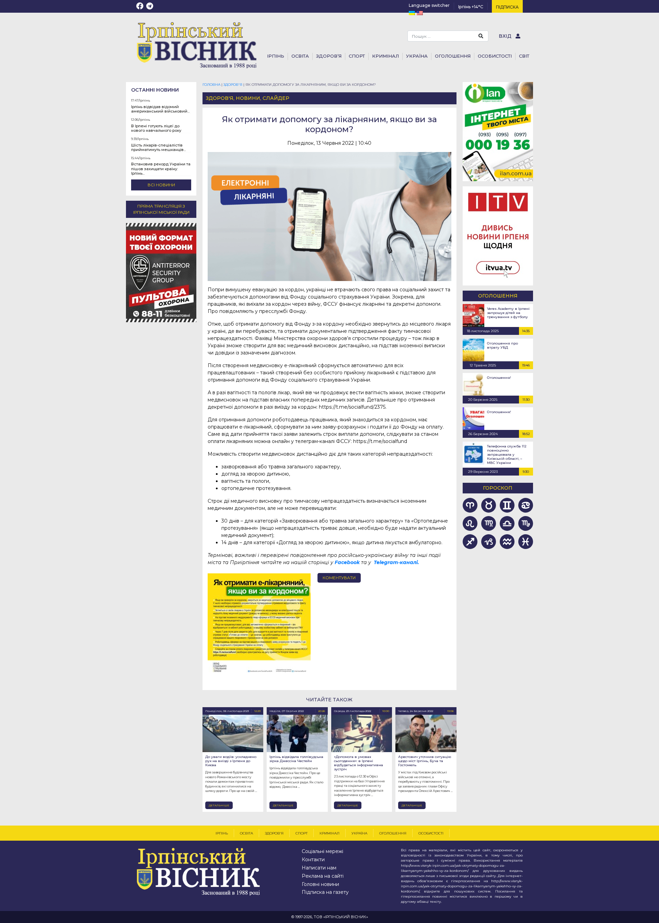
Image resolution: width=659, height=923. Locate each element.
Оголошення (453, 56)
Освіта (300, 56)
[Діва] (488, 523)
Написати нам (319, 868)
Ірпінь (275, 56)
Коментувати (339, 577)
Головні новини (320, 884)
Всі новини (161, 184)
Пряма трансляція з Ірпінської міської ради (161, 209)
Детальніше (219, 805)
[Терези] (507, 523)
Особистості (495, 56)
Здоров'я (219, 98)
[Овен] (470, 505)
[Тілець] (488, 505)
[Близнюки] (507, 505)
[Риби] (525, 541)
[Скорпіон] (525, 523)
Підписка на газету (325, 892)
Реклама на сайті (323, 876)
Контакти (313, 859)
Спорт (357, 56)
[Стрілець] (470, 541)
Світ (524, 56)
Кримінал (385, 56)
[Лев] (470, 523)
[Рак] (525, 505)
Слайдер (276, 98)
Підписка (507, 7)
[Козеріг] (488, 541)
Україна (417, 56)
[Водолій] (507, 541)
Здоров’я (329, 56)
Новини (248, 98)
